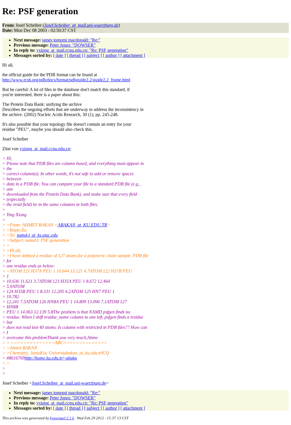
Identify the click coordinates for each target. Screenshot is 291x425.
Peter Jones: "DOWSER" (73, 45)
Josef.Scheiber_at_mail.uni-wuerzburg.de (69, 383)
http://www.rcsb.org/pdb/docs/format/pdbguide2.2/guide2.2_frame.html (66, 79)
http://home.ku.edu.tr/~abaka (51, 358)
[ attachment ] (132, 55)
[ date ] (59, 55)
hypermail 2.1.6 (62, 418)
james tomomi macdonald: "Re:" (71, 40)
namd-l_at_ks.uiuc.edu (37, 235)
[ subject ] (93, 55)
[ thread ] (75, 55)
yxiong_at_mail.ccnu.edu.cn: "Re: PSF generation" (82, 50)
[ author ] (111, 55)
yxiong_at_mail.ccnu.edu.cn (45, 148)
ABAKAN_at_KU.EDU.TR (82, 224)
